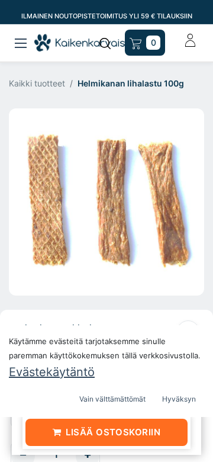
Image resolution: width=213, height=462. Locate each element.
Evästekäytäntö (52, 372)
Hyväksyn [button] (179, 398)
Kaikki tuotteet (37, 83)
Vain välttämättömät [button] (112, 398)
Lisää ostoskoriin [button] (113, 432)
